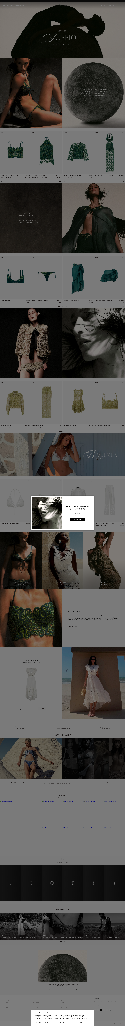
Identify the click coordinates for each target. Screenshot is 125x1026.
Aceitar (62, 1022)
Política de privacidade (80, 1018)
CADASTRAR (77, 519)
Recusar (81, 1022)
